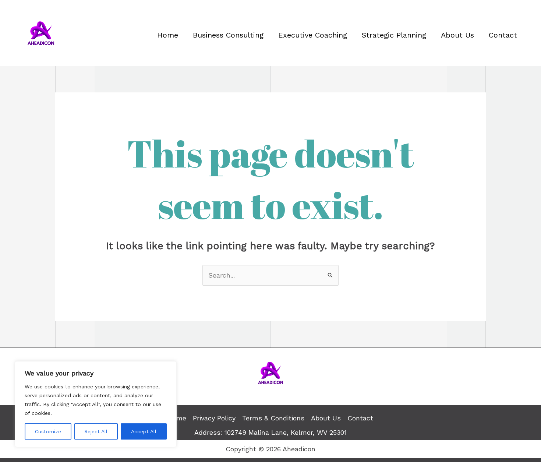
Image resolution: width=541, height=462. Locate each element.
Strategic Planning (394, 35)
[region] (96, 404)
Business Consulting (228, 35)
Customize (48, 431)
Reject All (95, 431)
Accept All (143, 431)
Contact (503, 35)
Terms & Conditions (273, 418)
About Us (457, 35)
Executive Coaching (312, 35)
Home (167, 35)
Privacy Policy (214, 418)
